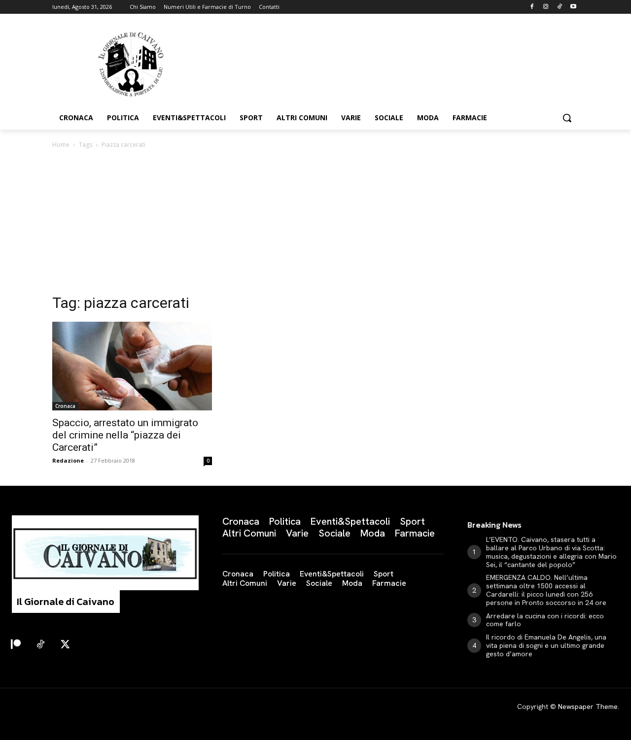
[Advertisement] (315, 224)
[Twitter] (65, 645)
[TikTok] (559, 7)
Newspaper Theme (588, 706)
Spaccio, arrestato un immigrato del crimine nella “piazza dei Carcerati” (125, 435)
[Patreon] (16, 645)
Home (61, 144)
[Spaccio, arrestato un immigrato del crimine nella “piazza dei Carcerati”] (132, 366)
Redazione (68, 460)
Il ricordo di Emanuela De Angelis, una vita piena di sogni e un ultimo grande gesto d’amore (546, 645)
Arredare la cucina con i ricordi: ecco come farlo (545, 620)
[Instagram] (546, 7)
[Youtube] (573, 7)
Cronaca (65, 406)
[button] (567, 118)
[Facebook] (532, 7)
